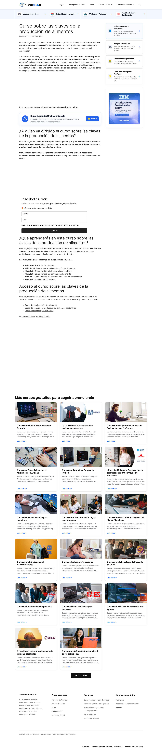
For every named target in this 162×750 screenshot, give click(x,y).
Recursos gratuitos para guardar (96, 704)
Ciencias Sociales (28, 317)
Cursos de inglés (58, 704)
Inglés (62, 5)
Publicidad (120, 700)
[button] (140, 4)
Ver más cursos (81, 675)
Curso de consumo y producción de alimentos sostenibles (50, 308)
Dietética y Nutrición (43, 317)
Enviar (54, 230)
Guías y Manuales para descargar (97, 700)
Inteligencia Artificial (77, 5)
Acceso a (127, 704)
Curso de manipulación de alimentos (41, 305)
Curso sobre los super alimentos (39, 311)
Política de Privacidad (72, 225)
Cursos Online (104, 5)
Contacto (86, 746)
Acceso (119, 707)
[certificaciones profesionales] (124, 123)
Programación (57, 711)
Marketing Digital (58, 715)
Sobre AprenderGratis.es (102, 746)
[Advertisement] (60, 90)
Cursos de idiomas (124, 5)
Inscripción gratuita (91, 718)
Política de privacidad (134, 746)
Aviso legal (118, 746)
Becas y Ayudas (90, 714)
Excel (92, 5)
